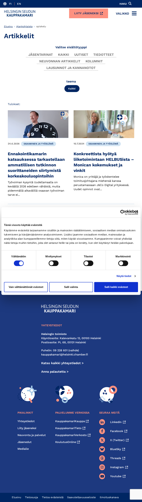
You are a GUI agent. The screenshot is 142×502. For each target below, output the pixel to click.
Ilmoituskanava (109, 497)
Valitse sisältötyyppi (71, 47)
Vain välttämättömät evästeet (26, 286)
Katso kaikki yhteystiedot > (62, 363)
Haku (123, 3)
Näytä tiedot (124, 276)
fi (10, 3)
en (19, 3)
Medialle (23, 448)
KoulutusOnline (65, 442)
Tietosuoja (31, 497)
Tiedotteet (103, 55)
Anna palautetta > (55, 371)
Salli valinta (71, 286)
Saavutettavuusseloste (81, 497)
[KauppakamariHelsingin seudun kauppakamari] (19, 13)
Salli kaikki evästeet (116, 286)
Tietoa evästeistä (52, 497)
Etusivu (8, 26)
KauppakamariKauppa (70, 421)
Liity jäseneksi (86, 13)
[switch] (54, 263)
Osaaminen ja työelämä (39, 144)
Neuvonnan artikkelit (59, 61)
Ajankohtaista (24, 26)
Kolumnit (94, 61)
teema (71, 81)
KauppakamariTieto (68, 428)
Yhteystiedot (26, 421)
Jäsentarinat (40, 55)
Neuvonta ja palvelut (31, 435)
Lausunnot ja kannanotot (71, 68)
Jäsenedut (24, 442)
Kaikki (63, 55)
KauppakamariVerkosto (71, 435)
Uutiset (81, 55)
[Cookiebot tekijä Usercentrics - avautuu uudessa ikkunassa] (123, 212)
